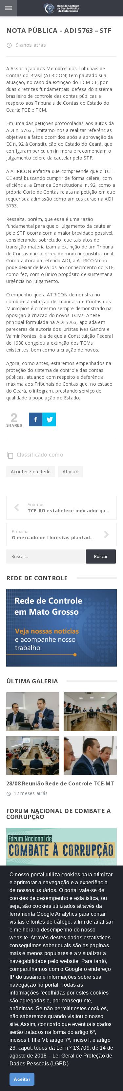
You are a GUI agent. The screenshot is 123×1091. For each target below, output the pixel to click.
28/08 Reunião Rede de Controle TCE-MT (60, 783)
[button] (71, 1066)
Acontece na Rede (31, 471)
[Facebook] (35, 419)
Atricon (70, 471)
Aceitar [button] (22, 1079)
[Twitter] (49, 419)
